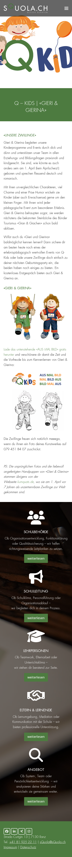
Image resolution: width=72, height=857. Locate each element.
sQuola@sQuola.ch (53, 842)
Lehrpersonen (36, 651)
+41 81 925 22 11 (23, 842)
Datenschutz (28, 847)
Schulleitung (36, 591)
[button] (66, 8)
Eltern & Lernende (36, 710)
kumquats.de (25, 482)
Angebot (36, 770)
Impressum (10, 847)
